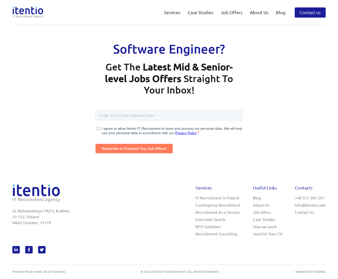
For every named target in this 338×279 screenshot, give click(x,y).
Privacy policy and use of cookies (38, 271)
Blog (280, 12)
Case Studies (200, 12)
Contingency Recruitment (218, 205)
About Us (261, 205)
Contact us (310, 12)
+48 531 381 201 (310, 198)
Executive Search (210, 219)
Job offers (262, 212)
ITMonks (319, 271)
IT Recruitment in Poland (217, 198)
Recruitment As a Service (217, 212)
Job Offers (231, 12)
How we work (265, 226)
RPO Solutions (208, 226)
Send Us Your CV (268, 234)
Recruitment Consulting (216, 234)
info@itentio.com (310, 205)
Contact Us (304, 212)
